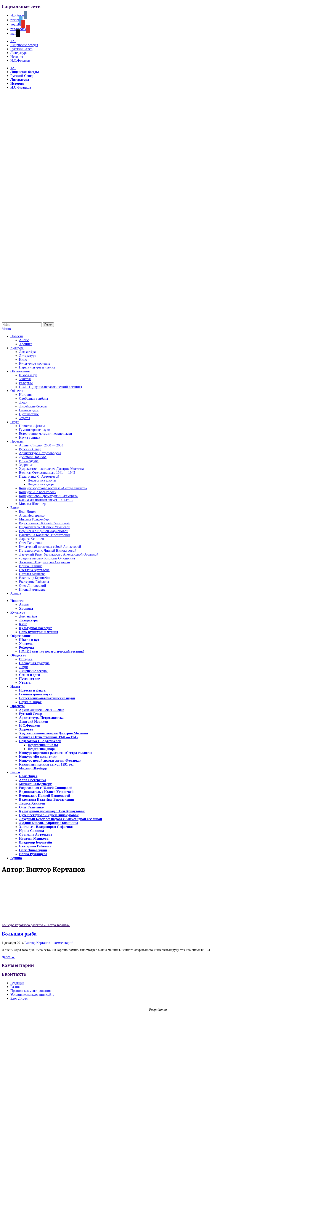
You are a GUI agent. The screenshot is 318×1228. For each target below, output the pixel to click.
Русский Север (21, 49)
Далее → (8, 957)
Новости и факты (32, 426)
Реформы (26, 383)
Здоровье (25, 465)
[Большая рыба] (34, 921)
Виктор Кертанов (37, 943)
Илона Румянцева (32, 589)
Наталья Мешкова (32, 574)
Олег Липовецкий (32, 585)
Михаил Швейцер (32, 504)
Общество (17, 391)
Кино (23, 359)
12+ (13, 41)
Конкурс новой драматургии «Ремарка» (48, 496)
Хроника (25, 344)
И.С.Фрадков (20, 60)
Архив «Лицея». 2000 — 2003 (41, 445)
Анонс (24, 340)
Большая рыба (19, 934)
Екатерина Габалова (34, 581)
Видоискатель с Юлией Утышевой (44, 527)
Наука (14, 422)
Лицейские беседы (24, 45)
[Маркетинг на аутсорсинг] (159, 1220)
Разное (15, 987)
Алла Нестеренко (32, 515)
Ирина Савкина (30, 566)
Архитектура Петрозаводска (40, 453)
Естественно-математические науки (45, 433)
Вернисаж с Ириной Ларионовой (43, 531)
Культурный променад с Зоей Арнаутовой (50, 546)
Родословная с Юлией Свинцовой (44, 523)
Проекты (17, 441)
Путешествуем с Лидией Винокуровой (47, 550)
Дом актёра (27, 352)
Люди (23, 402)
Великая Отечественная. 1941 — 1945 (47, 472)
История (16, 56)
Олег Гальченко (30, 543)
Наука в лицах (29, 437)
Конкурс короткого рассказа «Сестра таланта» (53, 488)
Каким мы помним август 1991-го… (46, 500)
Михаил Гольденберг (34, 519)
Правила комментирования (30, 990)
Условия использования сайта (32, 994)
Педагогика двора (41, 484)
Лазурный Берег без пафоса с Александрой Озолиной (58, 554)
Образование (20, 371)
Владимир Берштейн (34, 578)
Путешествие (29, 414)
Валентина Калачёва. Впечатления (44, 535)
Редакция (17, 983)
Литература (18, 53)
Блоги (14, 507)
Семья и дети (29, 410)
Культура (17, 348)
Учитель (25, 379)
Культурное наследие (34, 363)
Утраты (24, 418)
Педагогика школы (42, 480)
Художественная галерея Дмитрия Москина (51, 468)
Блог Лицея (27, 511)
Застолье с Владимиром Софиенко (44, 562)
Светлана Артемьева (34, 570)
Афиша (15, 593)
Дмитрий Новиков (33, 457)
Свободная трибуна (33, 398)
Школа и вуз (28, 375)
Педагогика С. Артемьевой (39, 476)
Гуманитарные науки (34, 429)
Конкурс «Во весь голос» (37, 492)
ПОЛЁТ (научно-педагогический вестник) (50, 387)
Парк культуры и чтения (37, 367)
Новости (16, 336)
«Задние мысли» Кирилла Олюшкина (47, 558)
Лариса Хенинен (31, 539)
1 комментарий (62, 943)
